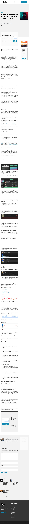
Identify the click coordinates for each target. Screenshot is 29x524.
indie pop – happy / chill (6, 292)
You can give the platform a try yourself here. (7, 81)
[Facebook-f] (3, 512)
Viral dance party (5, 291)
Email (2, 465)
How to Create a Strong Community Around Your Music (6, 492)
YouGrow (16, 144)
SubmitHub (14, 142)
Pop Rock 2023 (5, 289)
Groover (2, 143)
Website (2, 468)
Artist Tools (11, 96)
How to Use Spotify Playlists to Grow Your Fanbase (15, 482)
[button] (14, 1)
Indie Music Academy (11, 144)
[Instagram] (2, 512)
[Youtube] (1, 512)
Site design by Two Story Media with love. (24, 522)
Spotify (2, 12)
